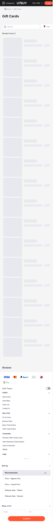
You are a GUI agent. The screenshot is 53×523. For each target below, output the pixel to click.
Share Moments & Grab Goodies (13, 442)
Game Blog (6, 401)
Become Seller (7, 421)
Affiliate (4, 449)
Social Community (8, 445)
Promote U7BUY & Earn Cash (12, 438)
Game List (5, 405)
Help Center (6, 397)
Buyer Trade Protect (9, 425)
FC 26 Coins (6, 417)
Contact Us (6, 408)
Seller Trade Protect (9, 429)
